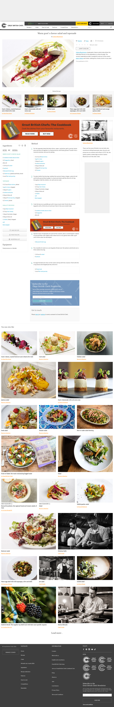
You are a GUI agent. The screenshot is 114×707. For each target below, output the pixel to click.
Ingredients (24, 667)
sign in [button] (37, 314)
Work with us (55, 655)
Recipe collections (25, 671)
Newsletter (24, 688)
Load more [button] (56, 633)
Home (22, 651)
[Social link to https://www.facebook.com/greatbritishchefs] (83, 649)
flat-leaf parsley (11, 176)
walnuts (6, 168)
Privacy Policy (55, 690)
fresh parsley (11, 198)
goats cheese (79, 58)
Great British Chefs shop (58, 664)
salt (4, 222)
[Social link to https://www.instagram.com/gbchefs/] (89, 649)
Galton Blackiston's (81, 52)
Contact (54, 651)
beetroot (7, 173)
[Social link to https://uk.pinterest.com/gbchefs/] (86, 649)
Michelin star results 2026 (27, 663)
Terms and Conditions (57, 694)
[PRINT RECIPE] (22, 145)
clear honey (10, 211)
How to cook (24, 680)
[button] (29, 27)
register (43, 314)
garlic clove (7, 187)
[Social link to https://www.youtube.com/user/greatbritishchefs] (92, 649)
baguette (7, 160)
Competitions (24, 684)
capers (9, 190)
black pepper (6, 225)
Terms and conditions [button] (88, 704)
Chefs (22, 659)
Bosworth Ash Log (9, 171)
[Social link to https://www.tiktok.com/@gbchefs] (95, 649)
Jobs (53, 681)
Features (23, 675)
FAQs (53, 673)
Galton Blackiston (58, 36)
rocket (10, 165)
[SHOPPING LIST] (25, 145)
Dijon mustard (9, 209)
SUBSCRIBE (42, 301)
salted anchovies (8, 192)
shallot (5, 219)
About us (54, 677)
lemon (6, 200)
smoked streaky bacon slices (11, 157)
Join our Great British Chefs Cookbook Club (63, 668)
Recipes (23, 655)
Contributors (55, 686)
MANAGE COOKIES (10, 652)
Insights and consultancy (58, 660)
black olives (12, 184)
